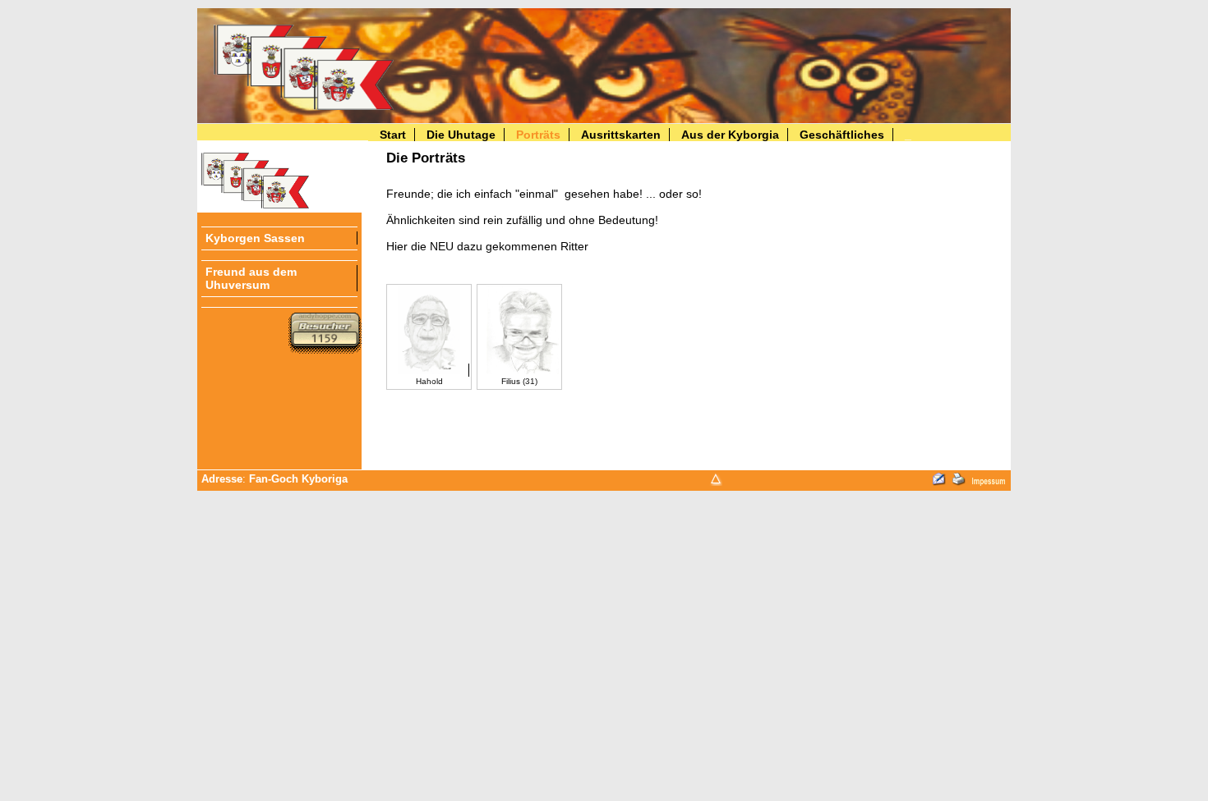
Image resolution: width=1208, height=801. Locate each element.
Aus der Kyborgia (730, 134)
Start (393, 134)
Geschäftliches (842, 134)
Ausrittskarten (621, 134)
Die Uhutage (461, 134)
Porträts (538, 134)
